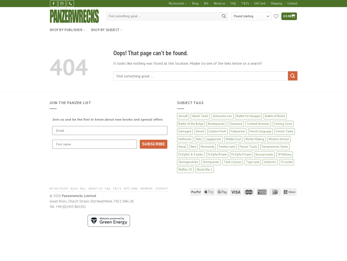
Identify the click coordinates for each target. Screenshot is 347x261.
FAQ (233, 3)
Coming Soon (283, 124)
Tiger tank (252, 162)
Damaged (184, 131)
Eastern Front (217, 131)
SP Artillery (285, 154)
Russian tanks (264, 154)
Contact (292, 3)
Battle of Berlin (275, 116)
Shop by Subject (105, 30)
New (193, 147)
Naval (182, 147)
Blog (195, 3)
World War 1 (204, 170)
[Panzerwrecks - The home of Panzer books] (74, 16)
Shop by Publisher (66, 30)
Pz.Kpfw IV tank (241, 154)
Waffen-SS (185, 170)
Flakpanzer (238, 131)
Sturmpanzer (211, 162)
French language (260, 131)
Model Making (254, 139)
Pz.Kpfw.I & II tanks (190, 154)
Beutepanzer (216, 124)
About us (219, 3)
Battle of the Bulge (190, 124)
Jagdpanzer (213, 139)
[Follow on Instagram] (62, 3)
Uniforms (270, 162)
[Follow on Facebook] (53, 3)
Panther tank (227, 147)
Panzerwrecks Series (275, 147)
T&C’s (245, 3)
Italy (199, 139)
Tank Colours (232, 162)
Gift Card (259, 3)
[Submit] (224, 16)
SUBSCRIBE (153, 144)
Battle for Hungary (249, 116)
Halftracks (185, 139)
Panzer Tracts (248, 147)
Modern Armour (279, 139)
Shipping (276, 3)
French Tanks (284, 131)
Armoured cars (222, 116)
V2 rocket (286, 162)
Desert (200, 131)
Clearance (235, 124)
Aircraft (183, 116)
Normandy (207, 147)
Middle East (233, 139)
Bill (206, 3)
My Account (176, 3)
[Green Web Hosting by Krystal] (109, 220)
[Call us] (70, 3)
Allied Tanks (200, 116)
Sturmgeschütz (188, 162)
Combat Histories (258, 124)
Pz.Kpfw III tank (217, 154)
